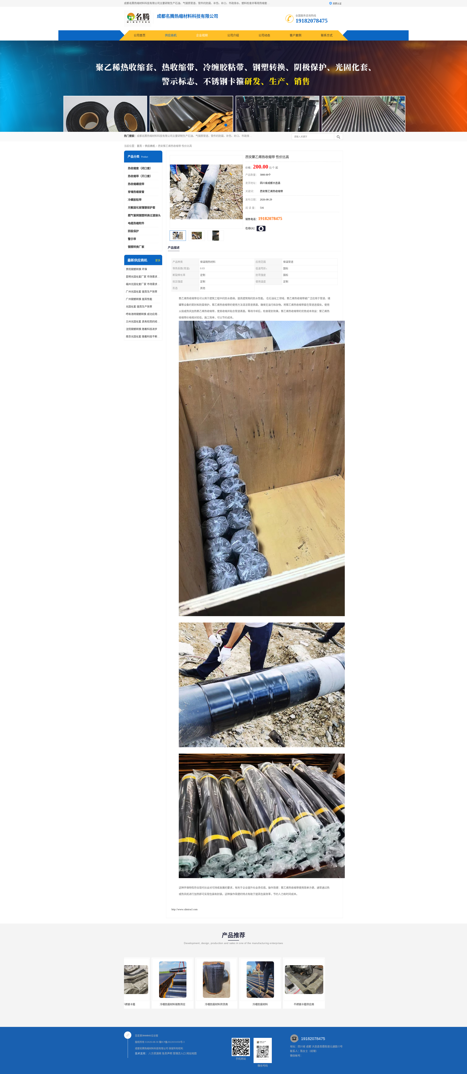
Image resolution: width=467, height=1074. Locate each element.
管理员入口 (179, 1053)
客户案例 (295, 35)
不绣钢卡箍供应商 (189, 1004)
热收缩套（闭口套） (140, 168)
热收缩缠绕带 (136, 184)
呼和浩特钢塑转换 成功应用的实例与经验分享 (143, 314)
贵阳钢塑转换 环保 (136, 269)
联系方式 (327, 35)
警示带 (132, 239)
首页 (139, 146)
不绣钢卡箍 (276, 1004)
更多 (157, 260)
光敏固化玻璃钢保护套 (141, 207)
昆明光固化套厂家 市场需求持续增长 (143, 276)
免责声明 (167, 1053)
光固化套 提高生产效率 (139, 306)
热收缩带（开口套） (140, 176)
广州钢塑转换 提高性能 (139, 299)
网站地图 (191, 1053)
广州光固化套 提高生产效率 (141, 291)
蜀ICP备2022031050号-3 (172, 1042)
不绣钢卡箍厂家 (233, 1004)
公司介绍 (233, 35)
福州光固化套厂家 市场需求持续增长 (143, 284)
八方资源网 (154, 1053)
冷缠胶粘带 (135, 199)
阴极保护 (133, 231)
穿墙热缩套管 (136, 191)
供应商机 (171, 35)
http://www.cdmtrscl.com (184, 909)
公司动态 (264, 35)
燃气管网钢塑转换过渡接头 (144, 215)
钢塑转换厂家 (136, 246)
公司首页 (139, 35)
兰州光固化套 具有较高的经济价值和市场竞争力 (143, 321)
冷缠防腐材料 (145, 1004)
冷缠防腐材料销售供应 (320, 1004)
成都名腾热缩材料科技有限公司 (151, 1048)
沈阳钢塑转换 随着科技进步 (141, 329)
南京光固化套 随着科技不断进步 (143, 336)
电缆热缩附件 (136, 223)
